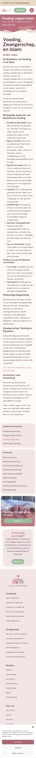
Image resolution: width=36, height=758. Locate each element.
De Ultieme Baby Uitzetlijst (15, 657)
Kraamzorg (11, 22)
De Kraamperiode (9, 490)
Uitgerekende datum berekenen (17, 643)
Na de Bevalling (11, 697)
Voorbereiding (11, 674)
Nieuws (8, 715)
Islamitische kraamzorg (23, 22)
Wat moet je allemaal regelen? (16, 634)
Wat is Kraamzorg (9, 457)
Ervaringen (10, 724)
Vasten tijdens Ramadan (12, 443)
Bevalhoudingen (12, 684)
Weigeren (18, 748)
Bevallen (9, 670)
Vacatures (9, 719)
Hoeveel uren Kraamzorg (15, 612)
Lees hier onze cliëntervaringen (18, 586)
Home (4, 22)
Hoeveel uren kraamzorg (12, 469)
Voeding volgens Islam (11, 439)
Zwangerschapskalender (14, 638)
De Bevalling (10, 679)
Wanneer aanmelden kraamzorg (15, 485)
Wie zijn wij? (10, 710)
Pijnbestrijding (11, 688)
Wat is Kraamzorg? (12, 598)
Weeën (8, 693)
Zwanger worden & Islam (12, 435)
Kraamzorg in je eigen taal (13, 465)
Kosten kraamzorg (9, 477)
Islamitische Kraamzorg (14, 603)
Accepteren (18, 742)
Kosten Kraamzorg (12, 621)
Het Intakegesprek (12, 648)
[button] (33, 727)
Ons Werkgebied (9, 481)
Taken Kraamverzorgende (12, 473)
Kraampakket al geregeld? (15, 652)
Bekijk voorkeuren (18, 753)
